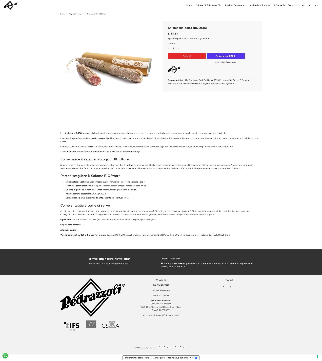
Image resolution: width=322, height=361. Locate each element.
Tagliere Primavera (75, 14)
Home (189, 5)
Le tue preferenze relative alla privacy (172, 357)
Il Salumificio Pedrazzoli (286, 5)
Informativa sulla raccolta (137, 357)
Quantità (171, 44)
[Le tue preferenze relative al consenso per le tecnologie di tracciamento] (317, 356)
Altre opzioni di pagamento (225, 62)
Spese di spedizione (177, 38)
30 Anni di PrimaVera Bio (208, 5)
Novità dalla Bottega (260, 5)
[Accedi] (309, 5)
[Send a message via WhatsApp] (5, 356)
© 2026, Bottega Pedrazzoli (143, 348)
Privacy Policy (180, 263)
